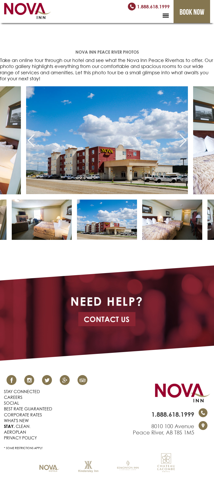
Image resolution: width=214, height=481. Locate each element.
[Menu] (166, 15)
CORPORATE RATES (23, 414)
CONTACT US (107, 319)
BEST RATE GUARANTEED (28, 408)
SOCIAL (11, 403)
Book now (192, 12)
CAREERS (13, 397)
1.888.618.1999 (153, 6)
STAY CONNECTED (22, 391)
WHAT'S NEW (16, 420)
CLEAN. (17, 426)
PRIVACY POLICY (20, 437)
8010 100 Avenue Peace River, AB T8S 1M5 (163, 429)
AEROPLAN (15, 432)
